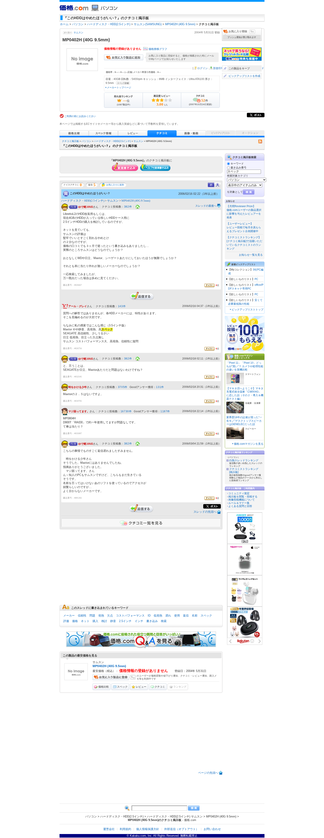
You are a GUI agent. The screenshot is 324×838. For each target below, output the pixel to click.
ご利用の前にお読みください (80, 116)
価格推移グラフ (158, 49)
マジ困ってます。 (78, 411)
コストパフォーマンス (130, 615)
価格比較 (103, 686)
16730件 (126, 411)
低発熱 (158, 615)
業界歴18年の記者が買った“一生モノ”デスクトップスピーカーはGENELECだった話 (244, 421)
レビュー (141, 686)
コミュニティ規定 (239, 493)
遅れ (168, 615)
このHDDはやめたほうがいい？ (90, 193)
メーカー (69, 615)
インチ (139, 621)
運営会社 (109, 829)
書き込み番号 (238, 167)
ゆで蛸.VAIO (85, 206)
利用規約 (125, 829)
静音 (113, 621)
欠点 (110, 615)
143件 (122, 306)
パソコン (86, 141)
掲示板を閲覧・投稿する (242, 496)
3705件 (122, 387)
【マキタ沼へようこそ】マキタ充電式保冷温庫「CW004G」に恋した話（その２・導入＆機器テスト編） (244, 393)
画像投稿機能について (241, 499)
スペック (206, 615)
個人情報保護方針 (147, 829)
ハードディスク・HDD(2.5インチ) (112, 141)
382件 (128, 206)
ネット (85, 621)
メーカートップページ (119, 87)
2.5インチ (125, 621)
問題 (92, 615)
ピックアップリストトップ (247, 309)
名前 (194, 615)
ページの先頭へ (208, 772)
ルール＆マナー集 (239, 503)
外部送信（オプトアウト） (181, 829)
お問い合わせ (212, 829)
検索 (164, 621)
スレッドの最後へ (205, 205)
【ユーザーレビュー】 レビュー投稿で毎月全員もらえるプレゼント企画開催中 (244, 227)
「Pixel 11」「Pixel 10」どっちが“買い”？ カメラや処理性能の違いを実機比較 (244, 366)
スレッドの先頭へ (205, 511)
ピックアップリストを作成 (244, 76)
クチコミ (160, 686)
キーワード (237, 163)
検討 (104, 621)
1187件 (165, 411)
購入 (95, 621)
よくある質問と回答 (240, 506)
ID (149, 615)
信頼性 (82, 615)
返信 (186, 615)
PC (256, 279)
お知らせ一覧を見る (251, 254)
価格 (75, 621)
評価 (66, 621)
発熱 (101, 615)
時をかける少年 (77, 387)
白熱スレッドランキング (243, 460)
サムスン (78, 32)
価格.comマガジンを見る (248, 443)
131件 (160, 387)
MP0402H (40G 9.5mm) (135, 200)
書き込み (152, 621)
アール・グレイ (77, 306)
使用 (177, 615)
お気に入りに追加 (115, 184)
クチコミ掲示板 (70, 141)
